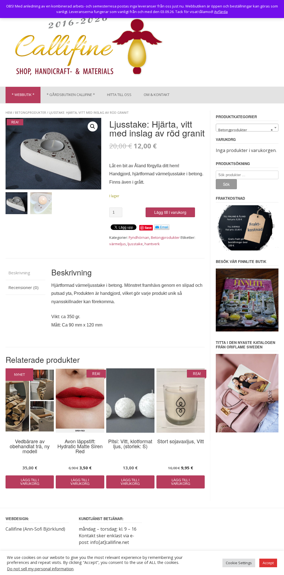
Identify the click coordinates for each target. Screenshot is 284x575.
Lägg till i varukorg (170, 212)
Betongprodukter (30, 112)
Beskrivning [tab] (19, 272)
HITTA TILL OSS (119, 94)
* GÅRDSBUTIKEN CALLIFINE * (71, 94)
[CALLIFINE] (88, 46)
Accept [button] (268, 562)
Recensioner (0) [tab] (23, 287)
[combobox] (247, 127)
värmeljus (117, 243)
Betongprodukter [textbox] (245, 129)
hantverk (152, 243)
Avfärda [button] (221, 11)
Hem (9, 112)
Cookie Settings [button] (239, 562)
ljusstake (135, 243)
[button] (93, 126)
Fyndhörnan (139, 237)
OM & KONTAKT (156, 94)
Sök (226, 184)
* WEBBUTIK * (23, 94)
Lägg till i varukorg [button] (29, 481)
